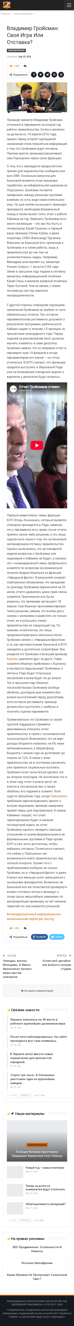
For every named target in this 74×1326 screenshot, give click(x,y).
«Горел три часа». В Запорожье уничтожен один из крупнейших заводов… (32, 1079)
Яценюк (12, 659)
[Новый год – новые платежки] (15, 1172)
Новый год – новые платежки (45, 1167)
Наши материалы (16, 50)
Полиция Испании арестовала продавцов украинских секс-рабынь (37, 1154)
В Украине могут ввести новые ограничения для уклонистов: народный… (31, 1058)
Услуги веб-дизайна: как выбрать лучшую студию (56, 965)
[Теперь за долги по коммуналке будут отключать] (15, 1190)
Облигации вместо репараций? (46, 1204)
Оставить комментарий (38, 990)
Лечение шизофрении (37, 1263)
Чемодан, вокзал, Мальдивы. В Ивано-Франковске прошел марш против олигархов (17, 969)
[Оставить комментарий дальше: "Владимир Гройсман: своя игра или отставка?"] (25, 66)
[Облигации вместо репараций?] (15, 1208)
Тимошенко (58, 796)
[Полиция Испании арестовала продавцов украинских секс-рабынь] (37, 1141)
